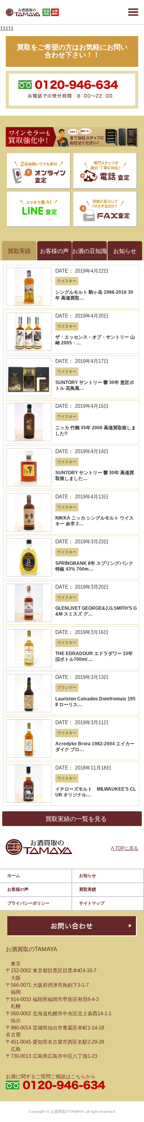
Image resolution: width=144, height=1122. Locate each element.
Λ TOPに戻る (124, 848)
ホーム (13, 875)
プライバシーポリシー (28, 903)
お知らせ (87, 875)
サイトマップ (91, 903)
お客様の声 (17, 889)
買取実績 (87, 889)
